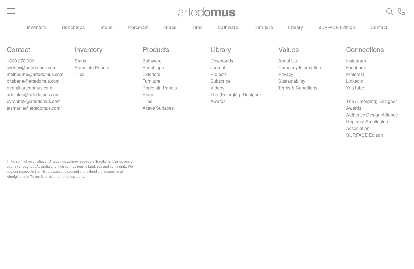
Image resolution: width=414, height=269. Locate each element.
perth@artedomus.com (29, 87)
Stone (106, 27)
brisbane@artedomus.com (33, 81)
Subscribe (220, 81)
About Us (287, 60)
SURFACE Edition (364, 135)
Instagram (356, 60)
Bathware (228, 27)
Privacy (285, 74)
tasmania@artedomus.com (33, 108)
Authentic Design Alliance (372, 114)
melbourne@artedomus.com (35, 74)
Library (295, 27)
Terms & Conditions (297, 87)
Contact (379, 27)
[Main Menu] (73, 11)
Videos (217, 87)
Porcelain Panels (92, 67)
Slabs (170, 27)
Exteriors (151, 74)
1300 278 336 (20, 60)
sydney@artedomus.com (31, 67)
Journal (217, 67)
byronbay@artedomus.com (34, 101)
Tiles (197, 27)
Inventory (37, 27)
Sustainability (291, 81)
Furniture (263, 27)
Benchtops (73, 27)
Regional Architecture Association (367, 124)
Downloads (221, 60)
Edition (337, 27)
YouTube (355, 87)
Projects (218, 74)
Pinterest (355, 74)
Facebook (356, 67)
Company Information (299, 67)
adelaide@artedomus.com (33, 94)
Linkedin (354, 81)
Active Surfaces (158, 108)
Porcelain (138, 27)
